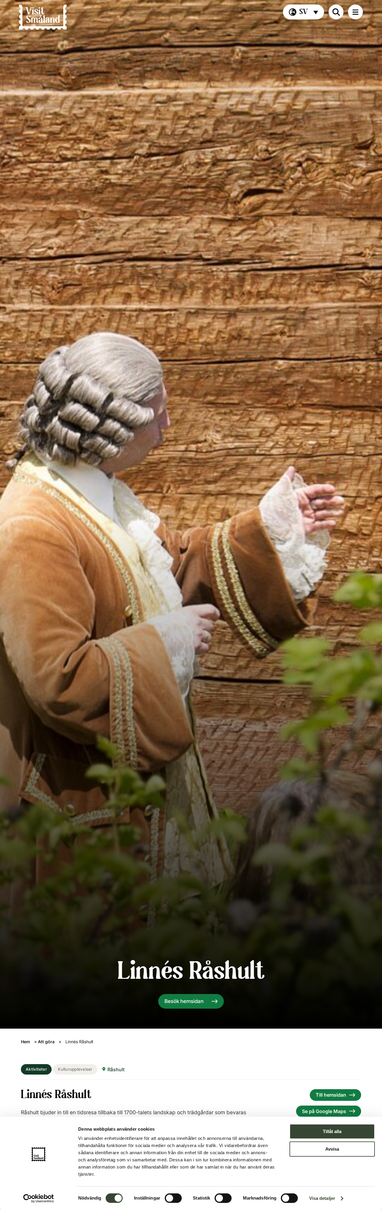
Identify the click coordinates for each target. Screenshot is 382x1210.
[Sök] (336, 11)
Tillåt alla (332, 1131)
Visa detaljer (322, 1198)
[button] (303, 11)
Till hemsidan (331, 1095)
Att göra (46, 1041)
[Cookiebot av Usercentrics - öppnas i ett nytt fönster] (39, 1198)
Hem (25, 1041)
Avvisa (332, 1149)
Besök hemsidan (184, 1001)
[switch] (173, 1198)
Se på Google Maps (324, 1111)
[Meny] (355, 11)
